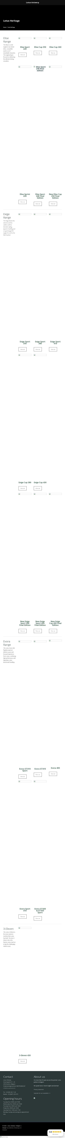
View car (22, 55)
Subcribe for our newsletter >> (42, 1093)
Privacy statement (39, 1089)
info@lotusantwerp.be (9, 1088)
